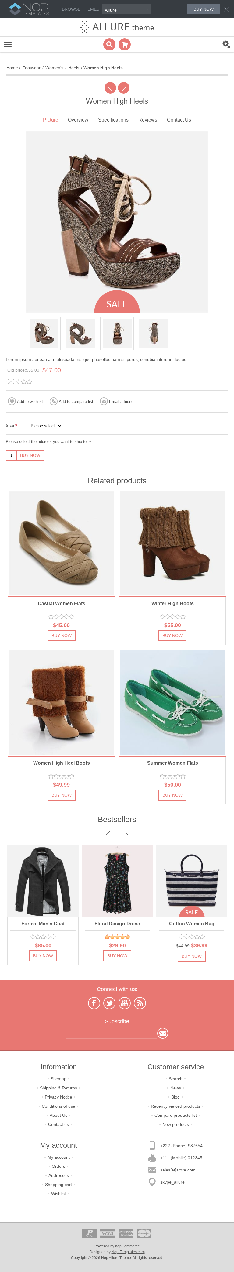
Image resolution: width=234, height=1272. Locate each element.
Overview (78, 119)
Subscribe (162, 1033)
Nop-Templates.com (128, 1252)
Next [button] (125, 834)
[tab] (50, 120)
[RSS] (140, 1003)
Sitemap (58, 1078)
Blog (175, 1097)
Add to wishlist (30, 401)
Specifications (113, 119)
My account (59, 1157)
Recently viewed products (175, 1106)
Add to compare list (76, 401)
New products (175, 1124)
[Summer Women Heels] (110, 88)
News (175, 1087)
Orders (58, 1166)
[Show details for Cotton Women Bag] (117, 881)
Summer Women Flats (172, 763)
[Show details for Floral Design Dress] (43, 881)
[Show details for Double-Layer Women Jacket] (191, 881)
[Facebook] (94, 1003)
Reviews (147, 119)
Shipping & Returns (58, 1087)
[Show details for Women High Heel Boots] (61, 703)
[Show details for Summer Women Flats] (172, 703)
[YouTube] (125, 1003)
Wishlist (58, 1193)
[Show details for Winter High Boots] (172, 543)
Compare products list (175, 1115)
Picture (50, 119)
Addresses (58, 1175)
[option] (44, 333)
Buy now (203, 9)
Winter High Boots (172, 603)
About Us (58, 1115)
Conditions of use (58, 1106)
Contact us (58, 1124)
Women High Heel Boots (61, 763)
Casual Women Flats (61, 603)
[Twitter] (109, 1003)
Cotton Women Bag (117, 923)
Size (10, 425)
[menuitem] (58, 1078)
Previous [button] (108, 834)
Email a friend (121, 401)
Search (176, 1078)
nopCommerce (127, 1246)
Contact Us (179, 119)
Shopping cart (58, 1184)
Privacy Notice (58, 1097)
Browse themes (80, 9)
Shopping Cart (125, 44)
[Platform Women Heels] (123, 88)
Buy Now (30, 455)
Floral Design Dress (43, 923)
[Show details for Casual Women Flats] (61, 543)
